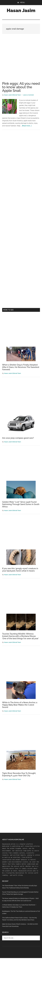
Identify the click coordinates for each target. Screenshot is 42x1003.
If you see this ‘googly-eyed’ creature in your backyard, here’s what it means (20, 569)
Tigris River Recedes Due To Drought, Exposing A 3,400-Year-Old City (19, 774)
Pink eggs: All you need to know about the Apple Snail (21, 87)
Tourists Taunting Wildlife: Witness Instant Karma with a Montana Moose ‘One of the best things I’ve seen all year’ (20, 636)
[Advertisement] (21, 60)
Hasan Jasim (21, 10)
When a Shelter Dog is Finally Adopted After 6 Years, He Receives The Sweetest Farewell (20, 367)
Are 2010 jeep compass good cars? (18, 438)
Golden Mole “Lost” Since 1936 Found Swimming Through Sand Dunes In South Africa (20, 504)
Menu (22, 2)
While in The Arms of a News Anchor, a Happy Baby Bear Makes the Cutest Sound (19, 704)
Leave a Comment (28, 95)
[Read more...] (26, 126)
